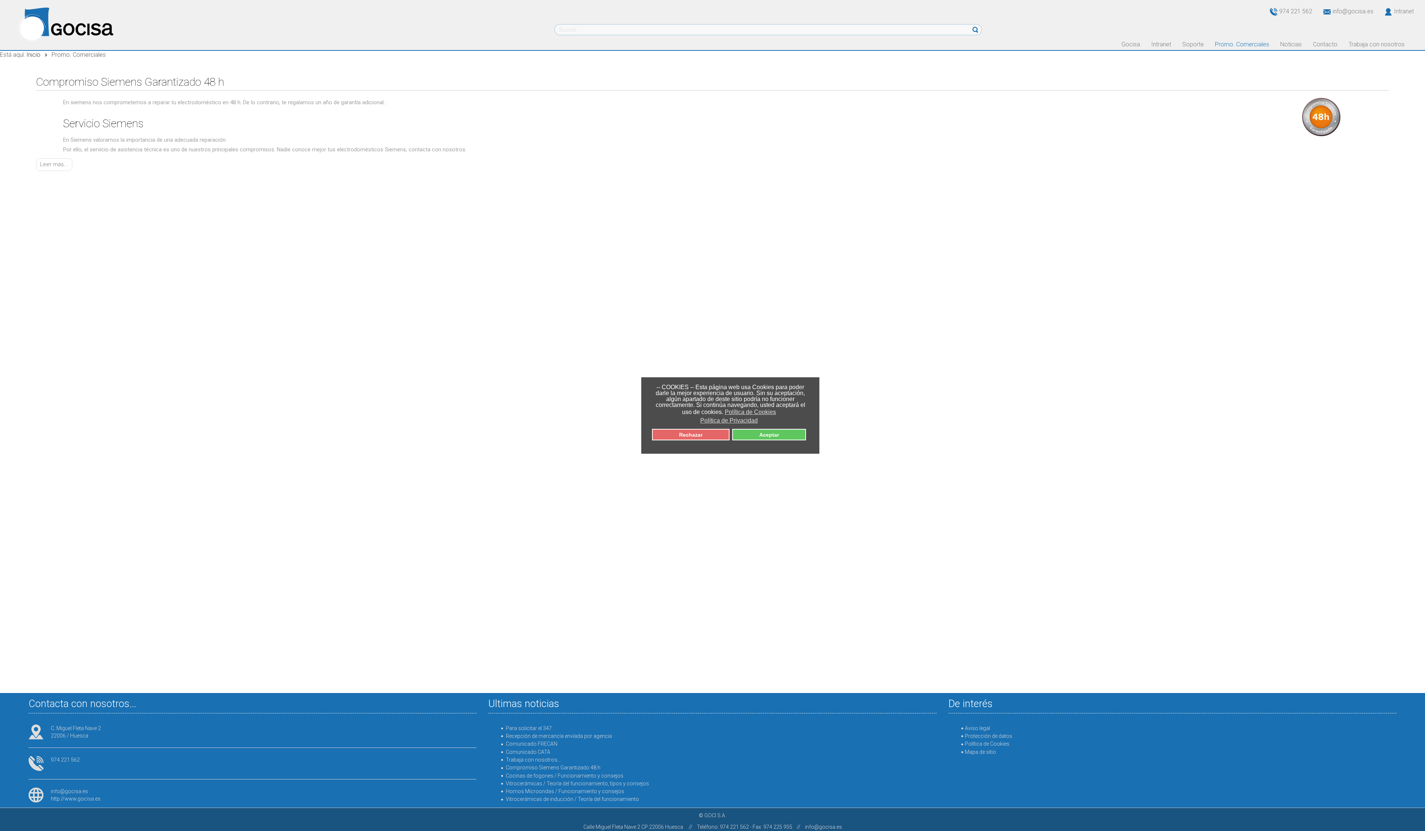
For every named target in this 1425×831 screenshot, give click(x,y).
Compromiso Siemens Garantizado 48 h (130, 81)
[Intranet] (1383, 11)
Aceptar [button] (769, 435)
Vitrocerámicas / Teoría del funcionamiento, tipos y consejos (577, 783)
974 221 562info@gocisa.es (1326, 11)
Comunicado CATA (528, 752)
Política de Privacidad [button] (729, 420)
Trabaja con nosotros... (533, 760)
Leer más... (54, 164)
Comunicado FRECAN (531, 744)
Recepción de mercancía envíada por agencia (559, 736)
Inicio (33, 54)
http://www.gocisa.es (76, 799)
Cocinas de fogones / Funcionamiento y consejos (564, 776)
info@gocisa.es (69, 791)
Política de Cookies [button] (750, 412)
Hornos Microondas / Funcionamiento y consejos (565, 791)
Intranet (1404, 11)
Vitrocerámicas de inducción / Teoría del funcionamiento (572, 799)
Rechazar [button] (690, 435)
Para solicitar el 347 (529, 728)
